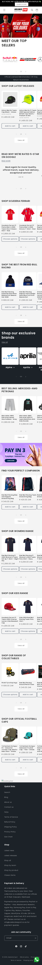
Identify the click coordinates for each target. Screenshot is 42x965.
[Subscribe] (35, 938)
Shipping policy (28, 960)
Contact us (9, 807)
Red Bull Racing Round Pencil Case (26, 683)
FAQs (6, 812)
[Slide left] (16, 71)
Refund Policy (9, 822)
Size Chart (8, 837)
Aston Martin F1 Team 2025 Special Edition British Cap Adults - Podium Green (27, 113)
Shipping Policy (10, 827)
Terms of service (16, 960)
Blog (6, 797)
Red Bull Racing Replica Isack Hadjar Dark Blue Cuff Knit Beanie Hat (27, 294)
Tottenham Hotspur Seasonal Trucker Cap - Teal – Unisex (27, 748)
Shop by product (11, 870)
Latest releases (10, 855)
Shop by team (10, 865)
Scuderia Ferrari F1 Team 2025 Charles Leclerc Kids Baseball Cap (10, 620)
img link (5, 52)
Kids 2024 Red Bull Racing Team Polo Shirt (26, 619)
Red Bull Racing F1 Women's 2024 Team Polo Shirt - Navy (27, 557)
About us (8, 802)
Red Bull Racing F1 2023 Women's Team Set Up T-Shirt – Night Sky (10, 558)
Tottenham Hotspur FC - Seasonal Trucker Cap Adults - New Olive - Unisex (10, 748)
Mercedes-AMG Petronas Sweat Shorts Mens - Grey (9, 417)
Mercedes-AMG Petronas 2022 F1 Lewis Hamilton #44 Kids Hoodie (27, 418)
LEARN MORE (22, 4)
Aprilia (26, 367)
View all (21, 140)
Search (7, 792)
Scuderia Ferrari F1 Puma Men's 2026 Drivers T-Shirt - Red (27, 227)
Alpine (9, 367)
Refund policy (24, 957)
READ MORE (6, 161)
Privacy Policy (10, 832)
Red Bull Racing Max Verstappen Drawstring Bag (9, 496)
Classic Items (10, 875)
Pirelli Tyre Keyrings (9, 683)
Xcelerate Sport (13, 957)
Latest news (9, 850)
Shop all (7, 860)
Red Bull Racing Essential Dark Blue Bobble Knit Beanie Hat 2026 (9, 294)
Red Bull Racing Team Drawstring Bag (28, 496)
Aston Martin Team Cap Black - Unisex (9, 111)
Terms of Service (11, 817)
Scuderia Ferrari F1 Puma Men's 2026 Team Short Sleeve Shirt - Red (9, 228)
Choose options (10, 239)
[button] (4, 10)
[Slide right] (25, 71)
